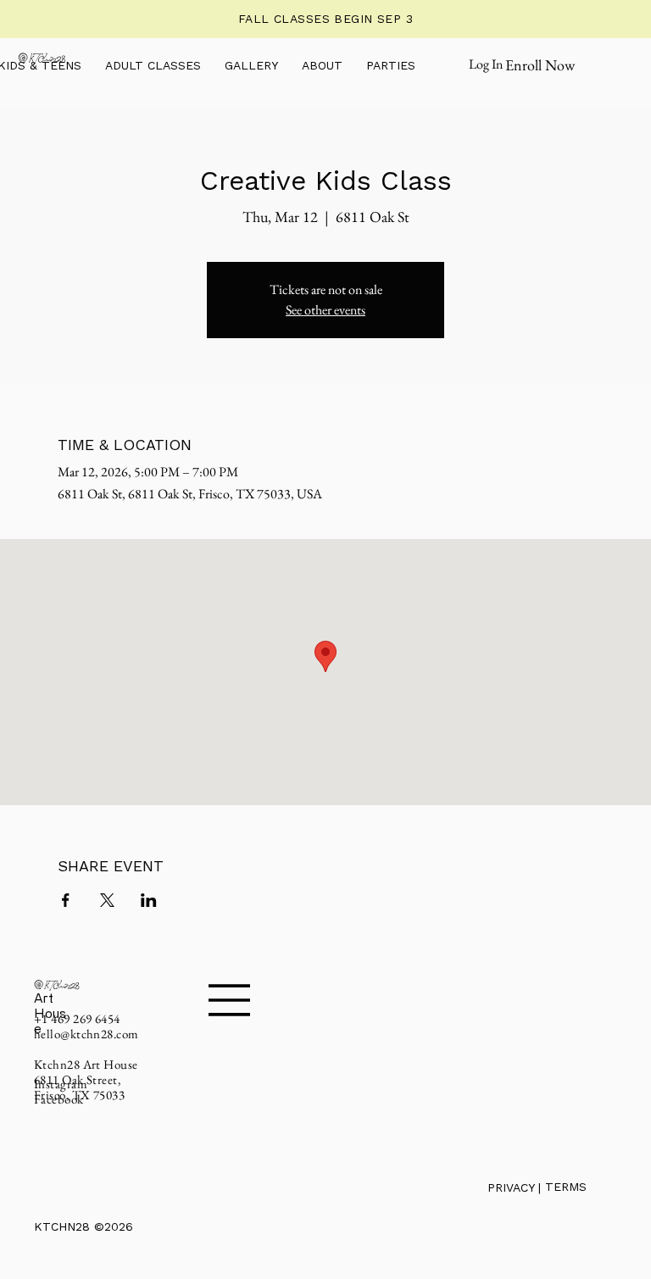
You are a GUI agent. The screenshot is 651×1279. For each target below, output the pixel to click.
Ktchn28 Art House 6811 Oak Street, (86, 1071)
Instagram (60, 1084)
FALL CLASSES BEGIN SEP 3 (325, 18)
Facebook (59, 1099)
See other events (325, 310)
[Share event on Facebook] (66, 900)
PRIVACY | (516, 1187)
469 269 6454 (85, 1018)
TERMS (566, 1186)
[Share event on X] (107, 900)
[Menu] (230, 1000)
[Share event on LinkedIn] (149, 900)
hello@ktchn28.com (86, 1034)
